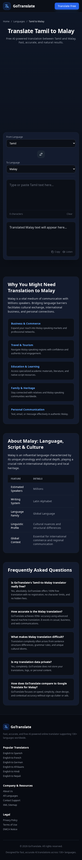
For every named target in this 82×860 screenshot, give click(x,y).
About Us (8, 791)
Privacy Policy (10, 820)
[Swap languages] (41, 154)
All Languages (10, 795)
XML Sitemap (10, 805)
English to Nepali (12, 776)
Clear (69, 214)
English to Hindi (11, 771)
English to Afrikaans (13, 767)
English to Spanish (12, 753)
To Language (13, 162)
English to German (13, 762)
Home (6, 21)
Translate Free (67, 6)
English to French (12, 757)
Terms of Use (10, 824)
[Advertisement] (41, 85)
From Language (14, 136)
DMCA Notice (10, 829)
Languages (19, 21)
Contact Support (11, 800)
